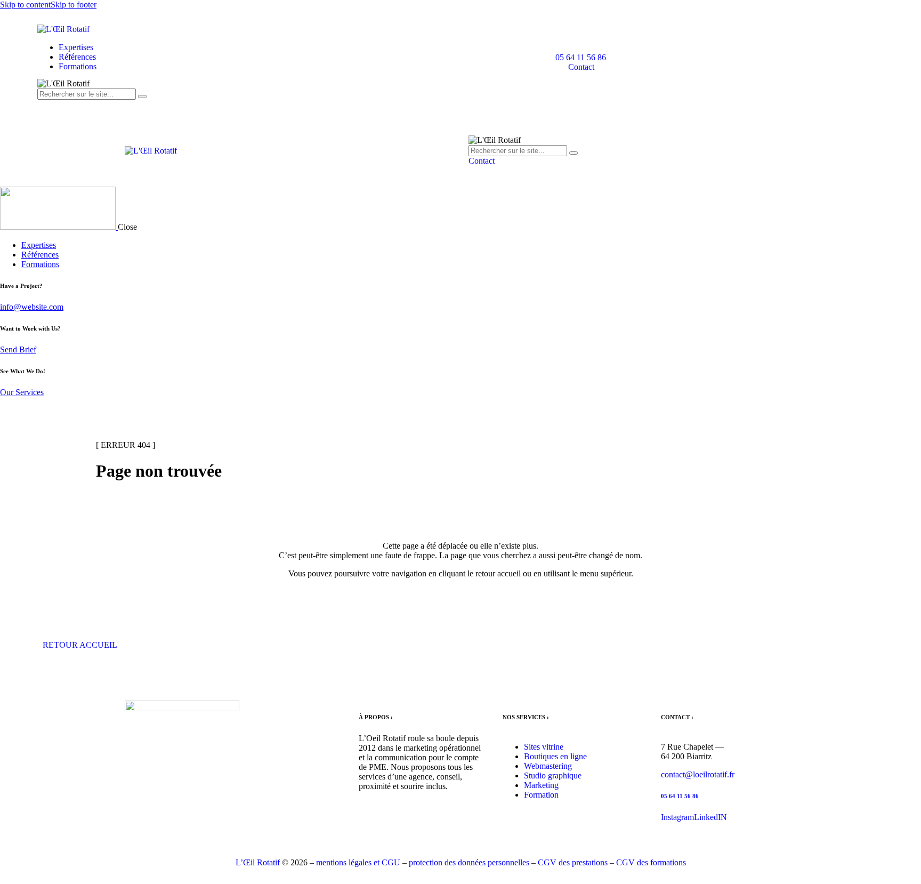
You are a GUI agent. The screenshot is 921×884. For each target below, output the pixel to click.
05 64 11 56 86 (680, 796)
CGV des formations (651, 862)
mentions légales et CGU (358, 862)
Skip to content (25, 4)
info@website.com (31, 306)
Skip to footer (73, 4)
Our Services (22, 392)
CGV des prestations (573, 862)
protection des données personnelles (469, 862)
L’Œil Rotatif (258, 862)
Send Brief (18, 349)
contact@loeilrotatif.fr (697, 774)
